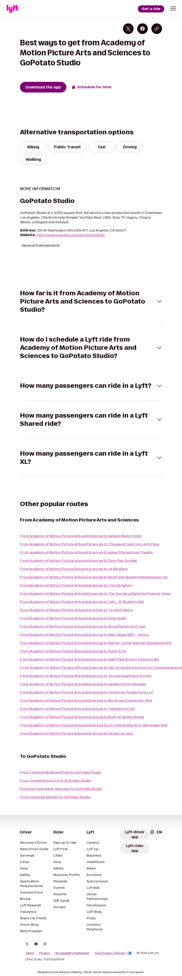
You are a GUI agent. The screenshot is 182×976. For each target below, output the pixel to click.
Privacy (44, 953)
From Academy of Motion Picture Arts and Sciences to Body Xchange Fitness (82, 716)
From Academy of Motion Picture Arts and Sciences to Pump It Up (73, 651)
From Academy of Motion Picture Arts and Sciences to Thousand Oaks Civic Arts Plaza (89, 544)
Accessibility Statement (72, 953)
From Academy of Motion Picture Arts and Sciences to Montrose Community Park (86, 700)
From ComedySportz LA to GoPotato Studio (55, 780)
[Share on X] (128, 28)
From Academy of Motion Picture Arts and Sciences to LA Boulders (74, 568)
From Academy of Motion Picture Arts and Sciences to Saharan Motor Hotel (81, 535)
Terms (29, 953)
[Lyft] (12, 9)
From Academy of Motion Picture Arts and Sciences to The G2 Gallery (76, 585)
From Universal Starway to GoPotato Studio (55, 797)
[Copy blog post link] (156, 28)
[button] (173, 8)
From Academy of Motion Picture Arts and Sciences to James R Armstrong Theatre (86, 552)
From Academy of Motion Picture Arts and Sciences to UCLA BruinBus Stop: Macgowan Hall (94, 725)
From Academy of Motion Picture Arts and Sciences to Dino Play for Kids (78, 560)
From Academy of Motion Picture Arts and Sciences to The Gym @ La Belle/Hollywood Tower (95, 593)
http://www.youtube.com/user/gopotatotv (71, 235)
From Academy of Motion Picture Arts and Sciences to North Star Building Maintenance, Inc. (94, 577)
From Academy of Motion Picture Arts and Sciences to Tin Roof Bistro (76, 610)
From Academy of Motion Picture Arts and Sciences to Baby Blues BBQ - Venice (84, 634)
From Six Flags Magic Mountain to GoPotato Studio (61, 788)
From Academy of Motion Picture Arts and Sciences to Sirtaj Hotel (73, 618)
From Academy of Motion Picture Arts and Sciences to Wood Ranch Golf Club (83, 626)
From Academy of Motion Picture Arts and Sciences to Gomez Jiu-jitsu (76, 733)
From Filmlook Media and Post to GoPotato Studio (60, 772)
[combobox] (156, 832)
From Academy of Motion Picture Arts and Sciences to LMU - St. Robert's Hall (82, 601)
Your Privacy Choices (110, 953)
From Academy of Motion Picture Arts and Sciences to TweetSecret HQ (77, 708)
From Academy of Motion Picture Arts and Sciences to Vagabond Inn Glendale (83, 684)
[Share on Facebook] (142, 28)
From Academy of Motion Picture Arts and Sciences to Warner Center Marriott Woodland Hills (96, 642)
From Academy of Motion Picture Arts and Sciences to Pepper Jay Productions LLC (86, 692)
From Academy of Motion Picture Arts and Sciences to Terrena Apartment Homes (85, 675)
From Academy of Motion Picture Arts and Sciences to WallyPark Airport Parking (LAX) (89, 659)
